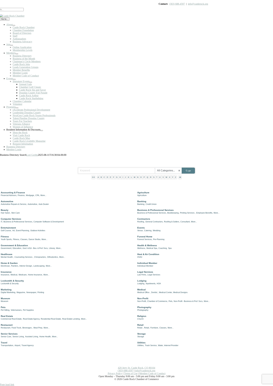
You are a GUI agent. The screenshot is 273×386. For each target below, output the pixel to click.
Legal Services (145, 272)
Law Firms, (142, 275)
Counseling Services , (24, 257)
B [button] (101, 177)
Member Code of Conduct (152, 373)
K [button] (128, 177)
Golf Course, (6, 230)
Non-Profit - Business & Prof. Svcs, (188, 301)
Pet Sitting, (5, 310)
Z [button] (175, 177)
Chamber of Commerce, (157, 301)
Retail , (140, 328)
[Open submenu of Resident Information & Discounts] (41, 130)
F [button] (113, 177)
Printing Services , (187, 213)
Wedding (157, 230)
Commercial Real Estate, (11, 319)
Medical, (14, 275)
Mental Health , (7, 257)
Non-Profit (142, 298)
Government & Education (14, 245)
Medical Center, (165, 292)
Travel (4, 342)
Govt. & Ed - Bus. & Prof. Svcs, (35, 248)
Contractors (143, 219)
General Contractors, (154, 222)
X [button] (169, 177)
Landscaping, (39, 266)
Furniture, (154, 328)
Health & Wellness (147, 245)
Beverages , (27, 328)
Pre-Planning (158, 239)
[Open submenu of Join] (11, 45)
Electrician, (5, 266)
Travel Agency (27, 345)
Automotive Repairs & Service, (14, 204)
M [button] (134, 177)
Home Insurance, (35, 275)
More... (43, 195)
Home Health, (45, 337)
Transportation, (7, 345)
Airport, (18, 345)
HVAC (140, 257)
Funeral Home (144, 236)
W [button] (166, 177)
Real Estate (7, 316)
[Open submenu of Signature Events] (31, 82)
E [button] (110, 177)
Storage (141, 334)
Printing (40, 292)
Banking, (141, 204)
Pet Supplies (28, 310)
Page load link (7, 384)
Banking (141, 201)
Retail (140, 325)
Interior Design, (26, 266)
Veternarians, (16, 310)
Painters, (15, 266)
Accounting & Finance (13, 192)
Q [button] (147, 177)
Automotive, (33, 204)
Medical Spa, (152, 248)
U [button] (160, 177)
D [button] (107, 177)
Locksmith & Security (12, 280)
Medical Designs (180, 292)
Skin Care (15, 213)
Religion (141, 316)
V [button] (163, 177)
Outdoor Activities (37, 230)
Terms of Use (130, 373)
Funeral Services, (144, 239)
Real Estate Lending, (71, 319)
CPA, (37, 195)
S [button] (153, 177)
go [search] (189, 170)
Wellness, (141, 248)
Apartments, (151, 283)
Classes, (24, 239)
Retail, (147, 328)
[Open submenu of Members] (17, 53)
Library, (52, 248)
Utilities (141, 342)
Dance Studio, (35, 239)
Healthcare (6, 254)
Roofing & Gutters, (172, 222)
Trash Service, (151, 345)
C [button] (104, 177)
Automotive (7, 201)
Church (140, 319)
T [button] (156, 177)
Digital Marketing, (8, 292)
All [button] (180, 177)
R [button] (150, 177)
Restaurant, (6, 328)
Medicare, (23, 275)
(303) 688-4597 (177, 4)
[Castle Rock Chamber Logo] (12, 16)
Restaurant (7, 325)
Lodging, (141, 283)
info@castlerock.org (198, 4)
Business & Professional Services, (152, 213)
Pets (3, 307)
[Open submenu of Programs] (17, 107)
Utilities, (140, 345)
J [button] (125, 177)
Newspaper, (31, 292)
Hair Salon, (5, 213)
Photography (144, 307)
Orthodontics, (52, 257)
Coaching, (162, 248)
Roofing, (141, 222)
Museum (5, 298)
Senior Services (9, 334)
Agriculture (143, 192)
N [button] (137, 177)
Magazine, (21, 292)
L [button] (131, 177)
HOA (159, 283)
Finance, (21, 195)
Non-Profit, (141, 301)
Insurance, (5, 275)
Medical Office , (143, 292)
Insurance (6, 272)
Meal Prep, (38, 328)
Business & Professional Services (155, 210)
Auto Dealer (44, 204)
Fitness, (16, 239)
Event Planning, (23, 230)
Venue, (140, 230)
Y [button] (172, 177)
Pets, (171, 301)
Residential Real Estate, (51, 319)
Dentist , (154, 292)
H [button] (120, 177)
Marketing (6, 289)
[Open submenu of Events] (14, 79)
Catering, (148, 230)
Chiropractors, (40, 257)
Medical (141, 289)
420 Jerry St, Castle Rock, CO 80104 (136, 367)
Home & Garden (9, 263)
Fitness (5, 236)
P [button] (144, 177)
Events (141, 227)
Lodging (141, 280)
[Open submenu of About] (14, 25)
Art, (13, 230)
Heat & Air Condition (148, 254)
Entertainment (8, 227)
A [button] (98, 177)
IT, (2, 222)
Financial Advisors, (9, 195)
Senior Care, (6, 337)
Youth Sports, (6, 239)
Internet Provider (171, 345)
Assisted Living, (32, 337)
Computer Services (11, 219)
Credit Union (151, 204)
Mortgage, (30, 195)
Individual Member (147, 263)
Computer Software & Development (48, 222)
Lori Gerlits (32, 155)
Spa (170, 248)
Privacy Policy (115, 373)
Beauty (4, 210)
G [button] (117, 177)
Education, (17, 248)
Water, (160, 345)
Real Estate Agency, (31, 319)
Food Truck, (17, 328)
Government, (6, 248)
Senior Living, (18, 337)
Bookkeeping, (173, 213)
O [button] (141, 177)
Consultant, (185, 222)
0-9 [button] (93, 177)
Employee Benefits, (204, 213)
